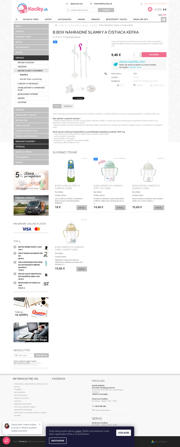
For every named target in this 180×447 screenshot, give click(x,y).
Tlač (122, 85)
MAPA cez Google (100, 394)
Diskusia (68, 106)
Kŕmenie (95, 19)
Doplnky (24, 74)
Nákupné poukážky (25, 141)
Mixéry (21, 98)
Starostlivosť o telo (27, 131)
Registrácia (162, 4)
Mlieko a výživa (24, 152)
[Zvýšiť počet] (140, 53)
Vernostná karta (20, 395)
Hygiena (20, 109)
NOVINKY (20, 31)
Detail (82, 208)
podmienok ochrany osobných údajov (27, 364)
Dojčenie (22, 66)
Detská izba (21, 120)
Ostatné (22, 102)
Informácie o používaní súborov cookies (30, 412)
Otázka (140, 85)
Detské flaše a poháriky (30, 70)
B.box (135, 77)
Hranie (81, 19)
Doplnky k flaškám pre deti (145, 81)
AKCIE (18, 26)
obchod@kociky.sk (102, 410)
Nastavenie (57, 440)
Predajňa (18, 389)
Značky (19, 162)
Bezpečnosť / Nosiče (116, 19)
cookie (78, 431)
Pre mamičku (22, 157)
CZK (160, 15)
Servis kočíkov (19, 392)
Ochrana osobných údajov (25, 407)
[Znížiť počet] (140, 56)
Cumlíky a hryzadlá (28, 83)
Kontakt (17, 415)
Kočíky (48, 19)
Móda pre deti (140, 19)
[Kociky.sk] (32, 8)
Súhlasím (123, 432)
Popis (57, 106)
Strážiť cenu (158, 85)
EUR (164, 14)
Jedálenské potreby (28, 94)
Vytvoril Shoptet (160, 442)
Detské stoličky (26, 62)
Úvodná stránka (17, 19)
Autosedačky (65, 19)
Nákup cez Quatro (21, 398)
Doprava (17, 401)
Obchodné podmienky (23, 409)
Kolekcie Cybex (30, 19)
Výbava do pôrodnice (27, 136)
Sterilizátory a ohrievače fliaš (31, 88)
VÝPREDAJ (20, 146)
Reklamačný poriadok (22, 404)
